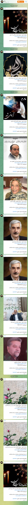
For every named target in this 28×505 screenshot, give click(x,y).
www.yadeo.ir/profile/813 (21, 496)
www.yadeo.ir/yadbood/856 (21, 79)
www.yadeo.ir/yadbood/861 (21, 364)
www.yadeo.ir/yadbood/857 (21, 122)
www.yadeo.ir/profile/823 (21, 249)
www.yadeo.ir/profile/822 (21, 369)
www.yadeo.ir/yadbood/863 (21, 203)
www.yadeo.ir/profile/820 (21, 329)
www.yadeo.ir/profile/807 (21, 42)
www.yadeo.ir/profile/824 (21, 168)
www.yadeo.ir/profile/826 (21, 414)
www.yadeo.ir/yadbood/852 (21, 36)
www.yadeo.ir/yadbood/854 (21, 490)
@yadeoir (15, 45)
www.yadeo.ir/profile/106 (21, 128)
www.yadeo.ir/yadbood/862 (21, 243)
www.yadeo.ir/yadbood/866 (21, 408)
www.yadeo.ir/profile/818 (21, 85)
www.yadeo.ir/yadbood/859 (21, 323)
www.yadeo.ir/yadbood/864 (21, 163)
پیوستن (21, 2)
